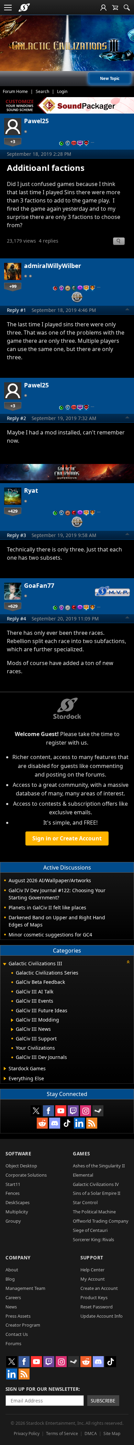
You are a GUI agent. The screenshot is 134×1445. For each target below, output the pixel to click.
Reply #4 (16, 618)
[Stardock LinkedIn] (79, 1123)
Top (127, 310)
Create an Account (99, 1288)
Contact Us (16, 1334)
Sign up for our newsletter (42, 1389)
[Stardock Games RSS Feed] (92, 1123)
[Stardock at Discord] (54, 1123)
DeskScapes (17, 1202)
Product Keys (94, 1297)
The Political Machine (94, 1212)
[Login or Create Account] (103, 7)
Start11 (12, 1184)
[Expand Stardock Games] (5, 1068)
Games (81, 1153)
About (11, 1270)
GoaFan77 (39, 585)
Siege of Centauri (90, 1230)
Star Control (85, 1202)
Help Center (92, 1270)
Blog (10, 1279)
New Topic (110, 78)
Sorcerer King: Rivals (93, 1239)
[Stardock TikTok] (67, 1123)
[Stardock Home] (24, 7)
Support (91, 1257)
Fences (12, 1193)
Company (18, 1257)
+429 (13, 511)
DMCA (91, 1433)
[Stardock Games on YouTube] (61, 1111)
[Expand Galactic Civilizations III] (4, 964)
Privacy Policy (27, 1433)
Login (62, 91)
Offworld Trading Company (101, 1221)
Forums (13, 1343)
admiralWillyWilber (52, 265)
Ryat (31, 490)
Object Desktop (21, 1166)
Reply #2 (16, 418)
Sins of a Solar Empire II (96, 1193)
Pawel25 (36, 121)
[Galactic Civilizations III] (67, 45)
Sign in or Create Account (67, 838)
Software (18, 1153)
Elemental (83, 1175)
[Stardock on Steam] (98, 1111)
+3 (12, 141)
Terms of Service (62, 1433)
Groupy (13, 1221)
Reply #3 (16, 535)
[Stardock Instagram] (85, 1111)
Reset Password (96, 1307)
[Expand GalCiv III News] (12, 1029)
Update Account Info (101, 1316)
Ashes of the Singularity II (99, 1166)
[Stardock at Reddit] (42, 1123)
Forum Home (15, 91)
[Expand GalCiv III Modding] (12, 1020)
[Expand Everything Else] (5, 1078)
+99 (12, 286)
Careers (13, 1297)
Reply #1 (16, 310)
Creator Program (22, 1325)
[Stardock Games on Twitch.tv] (73, 1111)
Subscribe (103, 1400)
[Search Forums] (127, 7)
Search (42, 91)
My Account (92, 1279)
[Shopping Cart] (115, 7)
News (11, 1307)
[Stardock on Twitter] (36, 1111)
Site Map (111, 1433)
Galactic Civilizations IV (96, 1184)
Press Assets (18, 1316)
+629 (13, 606)
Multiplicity (16, 1212)
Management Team (25, 1288)
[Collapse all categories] (128, 961)
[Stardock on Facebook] (48, 1111)
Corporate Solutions (26, 1175)
